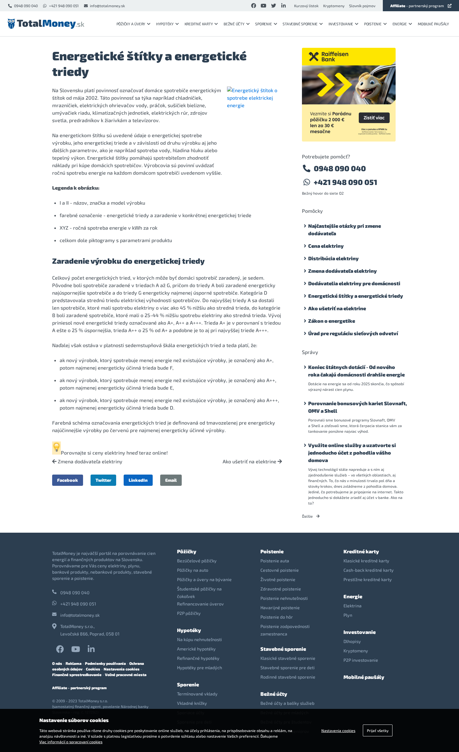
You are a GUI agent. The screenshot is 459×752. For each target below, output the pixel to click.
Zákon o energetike (331, 321)
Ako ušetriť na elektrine (250, 461)
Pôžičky (186, 551)
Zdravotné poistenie (280, 588)
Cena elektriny (326, 246)
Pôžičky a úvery (130, 24)
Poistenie (373, 24)
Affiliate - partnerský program (79, 687)
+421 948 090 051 (64, 5)
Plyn (347, 615)
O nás (57, 663)
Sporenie (263, 24)
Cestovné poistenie (279, 570)
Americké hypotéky (196, 648)
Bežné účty (234, 24)
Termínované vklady (197, 693)
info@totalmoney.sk (107, 5)
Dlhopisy (352, 641)
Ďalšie (308, 516)
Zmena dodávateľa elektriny (89, 461)
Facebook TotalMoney (60, 649)
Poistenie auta (274, 560)
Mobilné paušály (433, 24)
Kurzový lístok (306, 5)
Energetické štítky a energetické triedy (355, 296)
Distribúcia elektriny (333, 258)
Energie (399, 24)
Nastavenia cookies (122, 669)
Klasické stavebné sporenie (287, 658)
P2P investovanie (360, 660)
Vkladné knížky (192, 703)
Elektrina (352, 605)
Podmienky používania (105, 663)
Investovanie (340, 24)
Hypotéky (165, 24)
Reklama (73, 663)
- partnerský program (417, 5)
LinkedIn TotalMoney (91, 649)
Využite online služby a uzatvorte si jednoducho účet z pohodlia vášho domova (352, 452)
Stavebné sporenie (300, 24)
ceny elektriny (108, 453)
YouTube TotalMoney (75, 649)
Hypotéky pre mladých (199, 667)
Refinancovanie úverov (200, 603)
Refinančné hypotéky (198, 658)
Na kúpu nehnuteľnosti (199, 639)
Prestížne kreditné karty (367, 579)
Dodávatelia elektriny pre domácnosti (354, 283)
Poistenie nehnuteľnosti (284, 598)
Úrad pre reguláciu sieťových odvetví (353, 333)
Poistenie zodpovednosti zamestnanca (285, 630)
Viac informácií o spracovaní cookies (70, 742)
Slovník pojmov (362, 5)
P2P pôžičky (189, 613)
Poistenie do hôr (276, 617)
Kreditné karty (199, 24)
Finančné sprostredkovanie (76, 674)
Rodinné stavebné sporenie (287, 677)
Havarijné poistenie (280, 607)
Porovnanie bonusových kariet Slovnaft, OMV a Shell (357, 407)
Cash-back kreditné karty (368, 570)
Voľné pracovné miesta (125, 674)
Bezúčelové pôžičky (197, 560)
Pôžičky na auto (192, 570)
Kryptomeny (333, 5)
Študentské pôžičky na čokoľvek (199, 592)
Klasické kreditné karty (366, 560)
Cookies (93, 669)
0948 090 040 (26, 5)
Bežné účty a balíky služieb (287, 703)
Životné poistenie (277, 579)
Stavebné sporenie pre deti (287, 667)
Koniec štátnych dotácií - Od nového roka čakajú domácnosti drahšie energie (356, 370)
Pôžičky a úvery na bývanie (204, 579)
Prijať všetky (377, 730)
